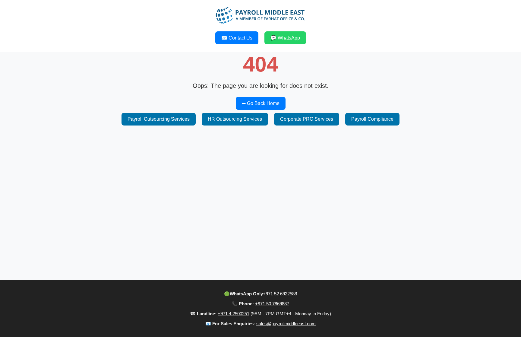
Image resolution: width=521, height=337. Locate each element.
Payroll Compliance (372, 119)
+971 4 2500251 (233, 313)
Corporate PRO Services (306, 119)
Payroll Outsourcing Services (159, 119)
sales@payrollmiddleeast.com (286, 323)
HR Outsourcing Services (235, 119)
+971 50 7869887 (272, 303)
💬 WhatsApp (285, 37)
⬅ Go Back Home (260, 103)
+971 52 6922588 (280, 293)
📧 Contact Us (236, 37)
